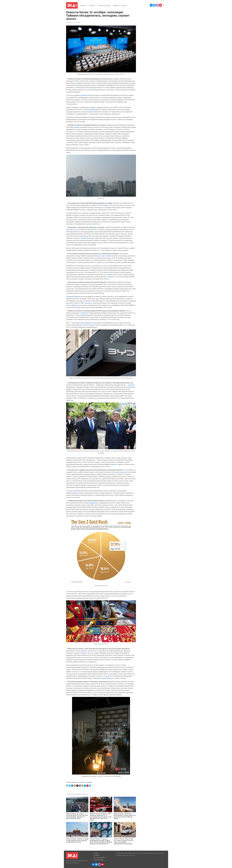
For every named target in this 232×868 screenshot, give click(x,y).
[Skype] (90, 786)
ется (113, 276)
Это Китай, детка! (104, 5)
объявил (76, 127)
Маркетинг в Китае (119, 5)
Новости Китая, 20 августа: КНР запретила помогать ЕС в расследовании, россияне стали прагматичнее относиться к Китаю (100, 817)
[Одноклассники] (75, 786)
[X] (77, 786)
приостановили (106, 256)
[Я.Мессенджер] (70, 786)
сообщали (103, 219)
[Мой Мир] (85, 786)
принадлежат (93, 503)
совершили (84, 238)
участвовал (84, 95)
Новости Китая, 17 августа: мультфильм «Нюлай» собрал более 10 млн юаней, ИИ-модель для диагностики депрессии (101, 841)
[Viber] (80, 786)
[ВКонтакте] (72, 786)
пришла (124, 681)
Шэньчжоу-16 (71, 229)
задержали (74, 305)
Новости (83, 5)
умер (128, 213)
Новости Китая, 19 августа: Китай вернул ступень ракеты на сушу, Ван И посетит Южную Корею (124, 816)
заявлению (76, 491)
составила (82, 313)
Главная (96, 853)
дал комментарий (93, 109)
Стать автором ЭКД (99, 857)
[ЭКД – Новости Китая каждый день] (72, 5)
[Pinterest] (87, 786)
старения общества (106, 678)
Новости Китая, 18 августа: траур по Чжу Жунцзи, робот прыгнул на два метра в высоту (77, 840)
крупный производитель (84, 323)
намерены (131, 385)
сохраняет (113, 464)
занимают (84, 651)
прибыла (75, 250)
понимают (96, 659)
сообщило (105, 205)
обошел (92, 325)
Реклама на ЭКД (98, 859)
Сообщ (109, 276)
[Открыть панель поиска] (163, 4)
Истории (92, 5)
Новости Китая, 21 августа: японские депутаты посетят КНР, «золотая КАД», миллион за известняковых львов (77, 816)
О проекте (97, 855)
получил (69, 284)
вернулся (94, 229)
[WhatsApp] (82, 786)
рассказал (121, 472)
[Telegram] (67, 786)
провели (77, 85)
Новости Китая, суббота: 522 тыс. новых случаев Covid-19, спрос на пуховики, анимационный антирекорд (123, 841)
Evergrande (70, 296)
